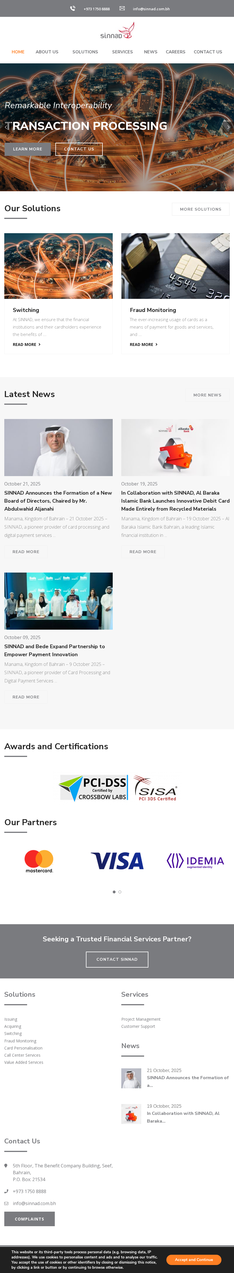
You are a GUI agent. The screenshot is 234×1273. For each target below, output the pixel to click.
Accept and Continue (194, 1259)
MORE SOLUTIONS (200, 209)
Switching (13, 1033)
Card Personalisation (176, 310)
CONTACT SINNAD (117, 959)
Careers (175, 52)
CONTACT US (79, 149)
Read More (44, 344)
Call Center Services (22, 1055)
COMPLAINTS (29, 1219)
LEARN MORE (27, 149)
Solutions (85, 52)
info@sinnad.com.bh (34, 1203)
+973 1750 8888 (29, 1191)
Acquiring (12, 1026)
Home (18, 52)
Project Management (141, 1019)
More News (207, 395)
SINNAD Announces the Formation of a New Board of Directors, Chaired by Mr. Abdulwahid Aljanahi (58, 501)
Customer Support (138, 1026)
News (151, 52)
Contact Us (208, 52)
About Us (47, 52)
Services (122, 52)
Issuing (10, 1019)
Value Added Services (23, 1062)
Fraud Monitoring (54, 310)
